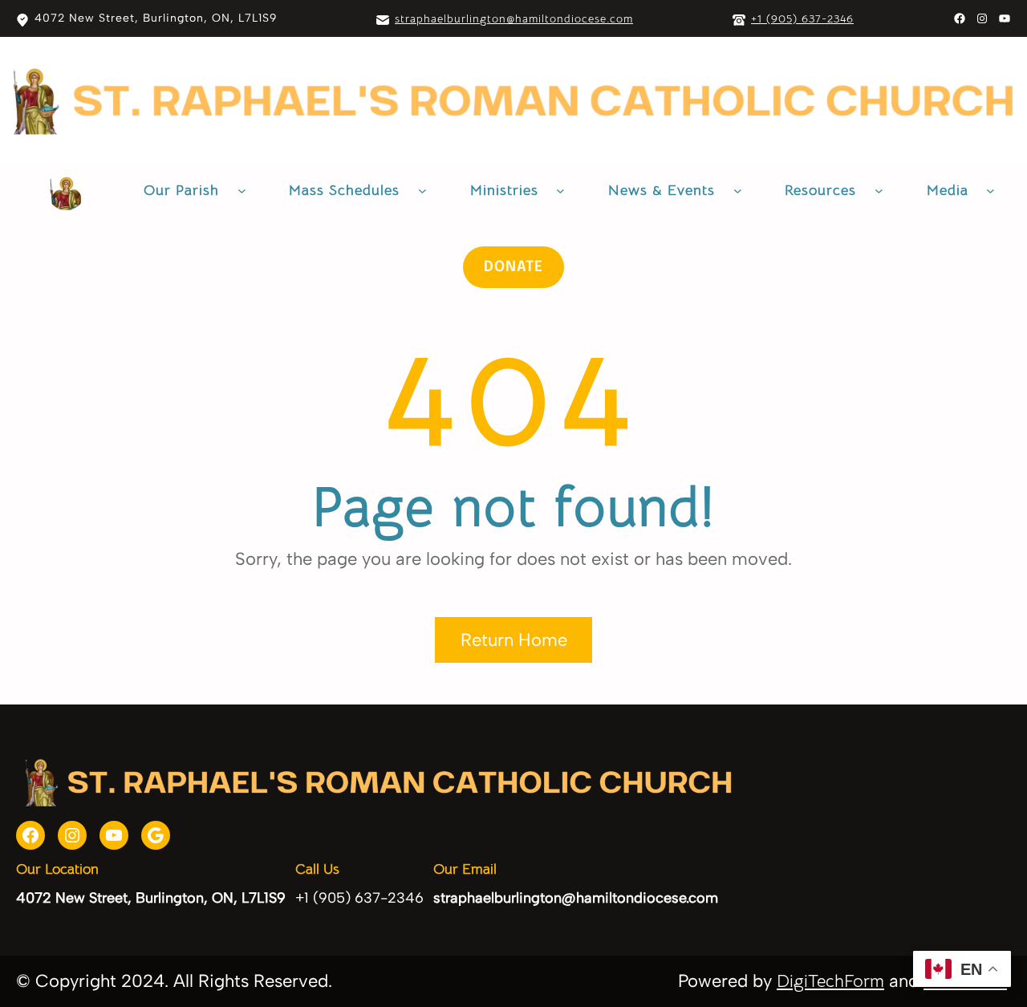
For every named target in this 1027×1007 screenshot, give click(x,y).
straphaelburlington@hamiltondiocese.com (514, 18)
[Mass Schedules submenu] (422, 190)
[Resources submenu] (879, 190)
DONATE (513, 267)
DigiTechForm (830, 981)
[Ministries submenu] (560, 190)
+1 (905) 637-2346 (802, 18)
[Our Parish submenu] (241, 190)
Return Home (514, 640)
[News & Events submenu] (737, 190)
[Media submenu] (990, 190)
